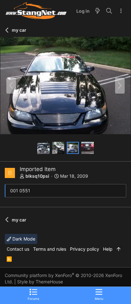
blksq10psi (37, 176)
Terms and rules (49, 249)
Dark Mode (23, 238)
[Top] (118, 249)
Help (108, 249)
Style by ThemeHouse (40, 281)
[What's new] (97, 11)
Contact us (18, 249)
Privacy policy (84, 249)
